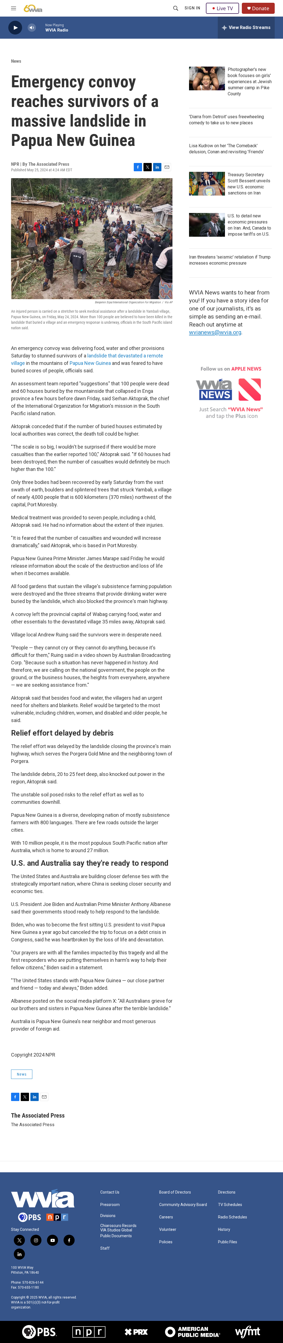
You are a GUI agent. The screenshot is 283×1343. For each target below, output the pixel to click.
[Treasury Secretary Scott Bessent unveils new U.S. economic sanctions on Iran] (207, 184)
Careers (166, 1217)
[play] (15, 28)
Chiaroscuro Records (118, 1226)
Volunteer (167, 1230)
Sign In (192, 8)
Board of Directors (175, 1192)
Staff (105, 1248)
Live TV (225, 8)
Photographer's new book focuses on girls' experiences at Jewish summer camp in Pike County (250, 81)
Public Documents (116, 1236)
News (16, 61)
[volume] (31, 28)
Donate (260, 8)
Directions (226, 1192)
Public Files (227, 1242)
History (224, 1230)
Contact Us (109, 1192)
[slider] (40, 27)
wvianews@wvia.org (215, 332)
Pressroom (110, 1205)
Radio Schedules (232, 1217)
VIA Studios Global (116, 1230)
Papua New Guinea (90, 363)
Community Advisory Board (183, 1205)
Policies (165, 1242)
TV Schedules (230, 1205)
